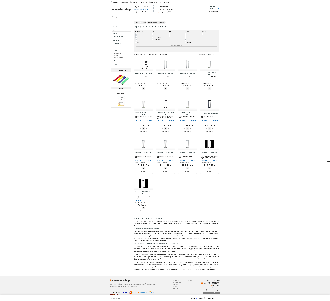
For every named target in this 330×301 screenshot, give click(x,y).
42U (139, 38)
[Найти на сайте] (217, 17)
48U (138, 40)
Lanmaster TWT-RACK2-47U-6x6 (143, 153)
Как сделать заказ (115, 298)
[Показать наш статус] (121, 101)
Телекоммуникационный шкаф (160, 34)
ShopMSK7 (216, 286)
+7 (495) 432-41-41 (140, 7)
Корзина (201, 298)
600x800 (189, 34)
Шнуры (115, 64)
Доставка (144, 2)
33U (138, 36)
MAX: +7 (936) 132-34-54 (166, 9)
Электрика (116, 40)
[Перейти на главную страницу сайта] (120, 9)
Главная (137, 22)
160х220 (189, 42)
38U (138, 42)
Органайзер (157, 37)
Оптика (115, 47)
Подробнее (121, 88)
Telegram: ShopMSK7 (165, 12)
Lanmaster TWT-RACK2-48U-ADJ (143, 192)
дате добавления (153, 54)
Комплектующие (118, 57)
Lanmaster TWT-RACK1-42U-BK (143, 73)
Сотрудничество (177, 282)
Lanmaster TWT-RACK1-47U (187, 73)
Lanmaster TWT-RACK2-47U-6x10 (143, 113)
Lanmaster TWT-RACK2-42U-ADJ (209, 153)
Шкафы (115, 50)
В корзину (143, 92)
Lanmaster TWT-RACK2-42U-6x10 (187, 153)
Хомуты (115, 33)
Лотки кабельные (118, 36)
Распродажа (176, 280)
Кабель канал (117, 61)
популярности (163, 54)
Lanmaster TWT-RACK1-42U (165, 73)
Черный (173, 34)
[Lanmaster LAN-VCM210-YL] (121, 79)
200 (217, 54)
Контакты (154, 2)
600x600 (189, 36)
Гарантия (125, 2)
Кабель (115, 26)
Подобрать (176, 49)
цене (144, 54)
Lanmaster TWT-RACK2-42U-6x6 (187, 113)
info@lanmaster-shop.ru (211, 290)
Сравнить (193, 298)
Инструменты (117, 43)
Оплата (134, 2)
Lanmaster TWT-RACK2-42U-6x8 (165, 153)
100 (213, 54)
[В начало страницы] (217, 298)
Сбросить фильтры (212, 49)
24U (138, 34)
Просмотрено (211, 298)
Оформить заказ (213, 11)
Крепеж (115, 30)
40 (209, 54)
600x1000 (190, 38)
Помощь (115, 2)
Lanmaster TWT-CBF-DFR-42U (209, 113)
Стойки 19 (116, 55)
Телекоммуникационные (120, 53)
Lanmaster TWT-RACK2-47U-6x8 (209, 73)
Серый (173, 36)
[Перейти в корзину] (208, 8)
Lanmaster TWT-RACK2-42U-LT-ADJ (165, 113)
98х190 (189, 40)
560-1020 (206, 34)
